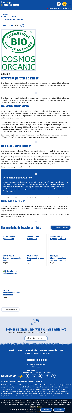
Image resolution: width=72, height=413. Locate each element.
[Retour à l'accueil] (5, 2)
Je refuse (46, 409)
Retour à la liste (11, 309)
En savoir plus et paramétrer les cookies (23, 409)
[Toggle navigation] (70, 4)
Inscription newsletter (37, 338)
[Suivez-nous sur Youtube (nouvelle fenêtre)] (40, 376)
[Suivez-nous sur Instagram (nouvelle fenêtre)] (47, 376)
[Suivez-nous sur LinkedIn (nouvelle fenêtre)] (34, 376)
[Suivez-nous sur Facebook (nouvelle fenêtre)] (27, 376)
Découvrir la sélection (60, 227)
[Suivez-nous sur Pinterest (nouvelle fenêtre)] (53, 376)
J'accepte (59, 409)
